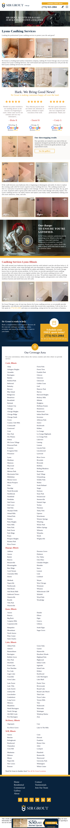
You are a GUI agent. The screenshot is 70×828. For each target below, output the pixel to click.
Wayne (39, 580)
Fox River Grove (13, 728)
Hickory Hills (41, 397)
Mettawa (10, 703)
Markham (10, 460)
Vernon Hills (41, 700)
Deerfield (10, 663)
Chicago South (12, 417)
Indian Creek (41, 663)
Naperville (10, 583)
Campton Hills (12, 621)
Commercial (19, 788)
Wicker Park (41, 525)
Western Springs (42, 519)
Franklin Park (41, 372)
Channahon (11, 746)
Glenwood (40, 381)
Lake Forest (11, 683)
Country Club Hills (13, 423)
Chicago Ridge (12, 414)
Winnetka (40, 533)
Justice (39, 423)
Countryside (11, 425)
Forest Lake (11, 665)
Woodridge (40, 600)
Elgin (38, 618)
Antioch (10, 649)
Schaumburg (41, 477)
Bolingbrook (11, 740)
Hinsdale (40, 565)
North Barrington (13, 708)
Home (16, 782)
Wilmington (41, 764)
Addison (10, 551)
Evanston (10, 448)
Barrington (10, 375)
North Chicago (12, 711)
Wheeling (40, 522)
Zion (38, 717)
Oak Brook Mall (12, 591)
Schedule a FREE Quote (55, 3)
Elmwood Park (12, 445)
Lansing (39, 442)
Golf (38, 386)
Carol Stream (11, 571)
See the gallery (44, 151)
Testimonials (40, 785)
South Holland (41, 485)
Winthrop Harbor (42, 714)
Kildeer (39, 428)
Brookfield (10, 400)
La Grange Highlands (44, 434)
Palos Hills (10, 525)
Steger (39, 488)
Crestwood (10, 428)
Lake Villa (10, 686)
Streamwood (41, 496)
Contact (38, 782)
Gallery (17, 790)
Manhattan (10, 752)
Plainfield (40, 752)
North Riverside (12, 491)
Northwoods (11, 586)
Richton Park (11, 541)
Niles (9, 485)
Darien (9, 576)
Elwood (39, 737)
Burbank (10, 403)
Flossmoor (10, 453)
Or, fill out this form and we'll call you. (54, 339)
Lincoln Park (41, 448)
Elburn (39, 615)
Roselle (9, 600)
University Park (42, 761)
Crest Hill (10, 749)
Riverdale (40, 460)
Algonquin (10, 724)
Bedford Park (11, 381)
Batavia (9, 560)
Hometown (40, 409)
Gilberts (39, 624)
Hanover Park (41, 389)
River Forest (11, 544)
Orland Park (11, 516)
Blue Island (11, 392)
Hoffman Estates (42, 406)
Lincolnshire (11, 694)
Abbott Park (11, 646)
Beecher (10, 737)
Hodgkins (40, 403)
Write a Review (63, 7)
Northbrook (11, 494)
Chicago (10, 409)
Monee (9, 758)
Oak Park (10, 508)
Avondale (10, 372)
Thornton (40, 508)
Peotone (10, 766)
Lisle (38, 574)
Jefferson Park (41, 420)
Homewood (40, 411)
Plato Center (11, 636)
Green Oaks (41, 646)
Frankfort (40, 740)
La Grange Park (42, 437)
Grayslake (10, 677)
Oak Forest (11, 502)
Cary (38, 724)
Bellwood (10, 383)
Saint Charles (11, 639)
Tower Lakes (41, 697)
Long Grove (11, 700)
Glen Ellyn (40, 560)
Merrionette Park (13, 474)
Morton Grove (12, 480)
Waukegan (40, 711)
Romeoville (40, 755)
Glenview (40, 378)
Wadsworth (40, 706)
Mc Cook (10, 468)
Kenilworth (40, 425)
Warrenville (11, 605)
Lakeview (40, 439)
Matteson (10, 463)
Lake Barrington (42, 677)
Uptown (39, 513)
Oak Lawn (10, 505)
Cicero (9, 420)
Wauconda (40, 708)
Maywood (10, 466)
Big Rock (10, 618)
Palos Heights (11, 522)
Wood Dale (40, 597)
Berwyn (9, 389)
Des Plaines (11, 437)
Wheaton (40, 589)
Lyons (9, 457)
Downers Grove (42, 551)
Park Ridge (11, 533)
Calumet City (11, 406)
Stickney (40, 491)
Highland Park (41, 657)
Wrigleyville (41, 539)
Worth (39, 536)
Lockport (40, 749)
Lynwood (40, 453)
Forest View (41, 369)
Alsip (9, 367)
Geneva (39, 621)
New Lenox (11, 764)
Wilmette (40, 530)
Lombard (40, 576)
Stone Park (40, 494)
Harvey (39, 392)
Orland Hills (11, 513)
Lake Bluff (40, 679)
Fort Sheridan (11, 668)
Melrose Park (11, 471)
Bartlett (9, 378)
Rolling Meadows (43, 468)
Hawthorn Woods (42, 654)
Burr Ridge (11, 568)
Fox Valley (40, 557)
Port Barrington (12, 717)
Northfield (10, 496)
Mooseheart (11, 630)
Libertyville (11, 692)
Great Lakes (11, 679)
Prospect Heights (13, 539)
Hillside (39, 400)
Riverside (40, 463)
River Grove (41, 457)
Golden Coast (41, 383)
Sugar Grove (41, 630)
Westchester (41, 516)
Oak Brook (11, 589)
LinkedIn (43, 800)
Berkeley (10, 386)
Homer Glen (41, 743)
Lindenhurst (11, 697)
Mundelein (10, 706)
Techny (39, 505)
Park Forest (11, 530)
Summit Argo (41, 502)
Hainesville (40, 651)
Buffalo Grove (12, 657)
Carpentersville (12, 624)
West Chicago (41, 583)
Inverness (40, 417)
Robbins (39, 466)
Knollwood (40, 674)
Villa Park (10, 603)
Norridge (10, 488)
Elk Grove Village (13, 442)
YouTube (37, 800)
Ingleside (40, 665)
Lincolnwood (41, 451)
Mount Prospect (12, 482)
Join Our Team (41, 788)
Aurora (9, 554)
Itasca (39, 568)
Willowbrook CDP (43, 591)
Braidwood (11, 743)
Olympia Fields (12, 511)
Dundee (39, 613)
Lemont (39, 445)
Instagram (20, 800)
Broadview (10, 397)
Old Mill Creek (12, 714)
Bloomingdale (12, 565)
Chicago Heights (12, 411)
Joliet (38, 746)
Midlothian (11, 477)
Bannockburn (11, 651)
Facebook (26, 800)
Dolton (9, 439)
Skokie (39, 482)
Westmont (40, 586)
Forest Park (40, 367)
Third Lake (40, 694)
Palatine (10, 519)
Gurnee (39, 649)
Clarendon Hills (12, 574)
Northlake (10, 499)
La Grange (40, 431)
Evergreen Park (12, 451)
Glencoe (39, 375)
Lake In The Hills (43, 728)
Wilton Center (41, 766)
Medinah (10, 580)
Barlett (9, 557)
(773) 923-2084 (49, 7)
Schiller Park (41, 480)
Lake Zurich (11, 689)
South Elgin (41, 627)
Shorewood (40, 758)
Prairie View (41, 683)
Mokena (10, 755)
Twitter (32, 800)
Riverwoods (41, 686)
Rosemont (40, 471)
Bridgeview (11, 395)
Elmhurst (40, 554)
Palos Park (10, 527)
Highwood (40, 660)
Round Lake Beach (43, 692)
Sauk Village (41, 474)
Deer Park (10, 434)
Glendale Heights (42, 562)
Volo (38, 703)
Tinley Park (40, 511)
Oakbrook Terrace (13, 594)
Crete (9, 431)
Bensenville (11, 562)
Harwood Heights (42, 395)
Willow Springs (42, 527)
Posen (9, 536)
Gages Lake (11, 674)
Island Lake (41, 668)
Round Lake (41, 689)
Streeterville (41, 499)
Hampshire (10, 627)
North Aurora (11, 633)
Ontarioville (11, 597)
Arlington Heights (13, 369)
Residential (19, 785)
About (16, 793)
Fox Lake (10, 671)
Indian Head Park (42, 414)
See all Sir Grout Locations (37, 771)
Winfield (40, 594)
